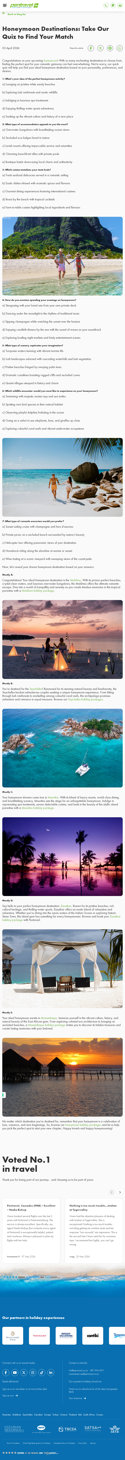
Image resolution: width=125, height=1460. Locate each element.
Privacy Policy (82, 1443)
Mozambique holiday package (46, 1025)
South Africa (89, 1414)
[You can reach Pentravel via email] (120, 5)
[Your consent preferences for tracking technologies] (3, 1095)
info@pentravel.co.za (78, 1370)
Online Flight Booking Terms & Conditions (37, 1443)
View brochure (75, 1398)
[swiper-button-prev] (112, 1192)
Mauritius (53, 797)
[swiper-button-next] (120, 1192)
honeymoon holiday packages (83, 1125)
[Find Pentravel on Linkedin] (50, 1372)
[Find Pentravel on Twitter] (23, 1372)
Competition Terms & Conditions (64, 1443)
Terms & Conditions (13, 1443)
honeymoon (50, 60)
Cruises (99, 1414)
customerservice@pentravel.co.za (84, 1374)
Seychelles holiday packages (85, 699)
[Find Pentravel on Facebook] (5, 1372)
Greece (63, 1414)
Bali (80, 1414)
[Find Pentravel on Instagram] (32, 1372)
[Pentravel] (24, 7)
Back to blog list (17, 14)
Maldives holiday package (38, 590)
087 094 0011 (97, 1370)
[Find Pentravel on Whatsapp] (113, 5)
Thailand (73, 1414)
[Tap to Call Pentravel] (106, 5)
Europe (47, 1414)
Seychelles (36, 689)
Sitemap (92, 1443)
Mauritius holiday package (38, 808)
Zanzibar (66, 906)
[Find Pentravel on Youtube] (14, 1372)
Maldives (75, 580)
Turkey (55, 1414)
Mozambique (49, 1018)
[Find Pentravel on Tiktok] (41, 1372)
